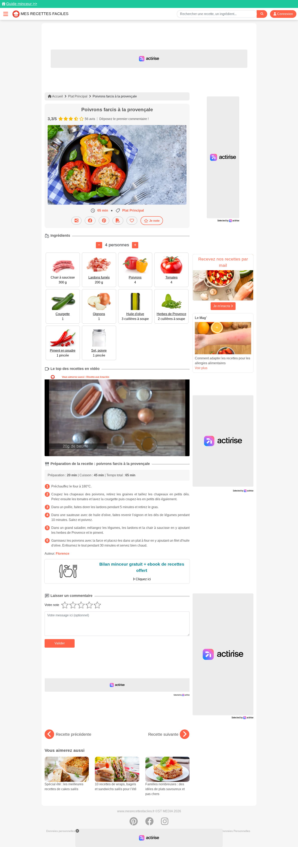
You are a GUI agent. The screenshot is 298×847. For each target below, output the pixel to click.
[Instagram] (164, 823)
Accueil (57, 96)
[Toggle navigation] (5, 14)
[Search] (262, 14)
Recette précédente (73, 734)
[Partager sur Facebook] (90, 221)
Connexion (284, 14)
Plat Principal (77, 96)
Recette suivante (163, 734)
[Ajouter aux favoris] (131, 221)
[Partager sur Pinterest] (104, 221)
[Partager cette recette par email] (76, 221)
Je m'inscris (222, 306)
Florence (62, 553)
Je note (154, 220)
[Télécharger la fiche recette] (118, 221)
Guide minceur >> (21, 4)
